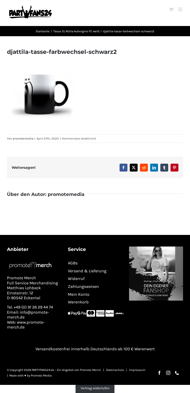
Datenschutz (115, 370)
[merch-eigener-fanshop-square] (156, 248)
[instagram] (168, 373)
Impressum (137, 370)
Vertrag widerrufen (95, 388)
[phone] (177, 373)
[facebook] (159, 373)
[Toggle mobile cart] (171, 9)
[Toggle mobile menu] (180, 9)
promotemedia (23, 138)
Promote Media (41, 375)
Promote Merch (90, 370)
